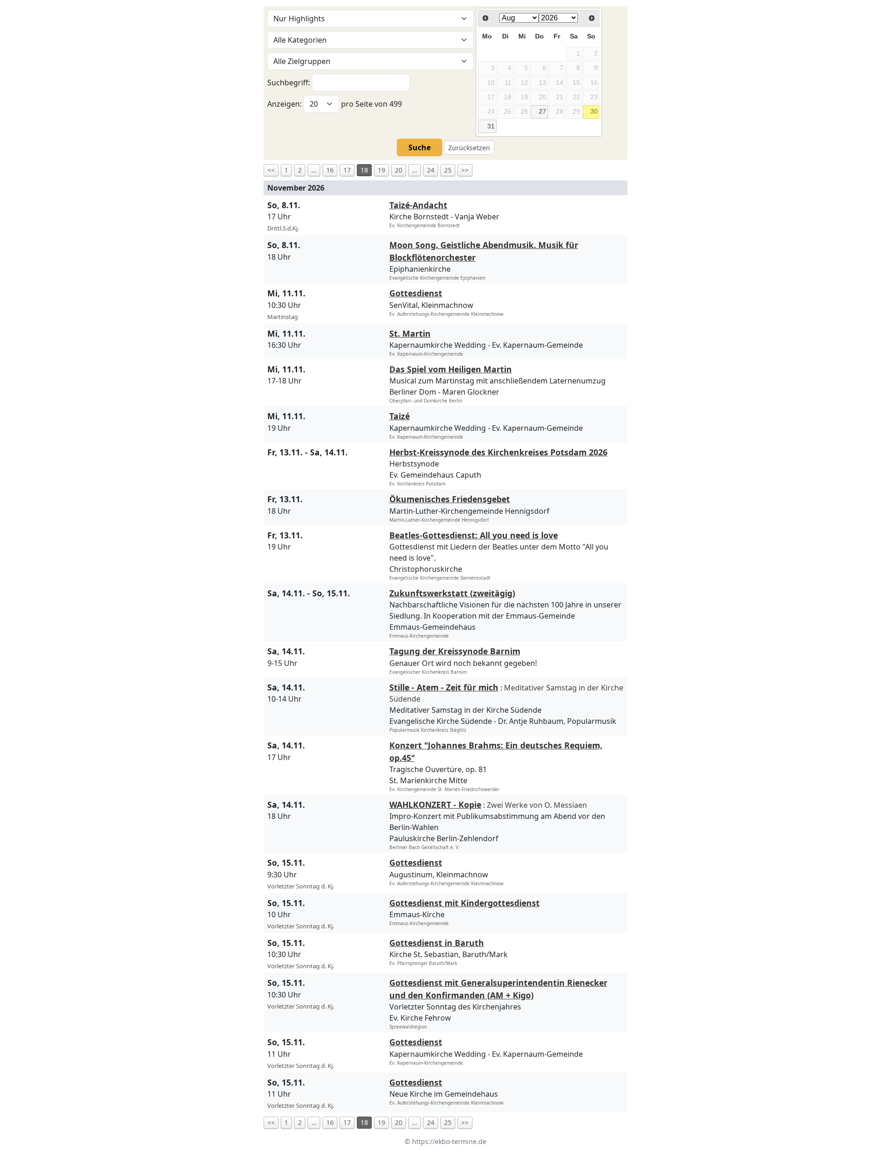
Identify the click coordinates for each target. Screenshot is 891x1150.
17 (347, 170)
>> (465, 170)
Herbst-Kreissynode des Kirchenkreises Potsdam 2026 (498, 452)
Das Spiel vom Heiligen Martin (450, 369)
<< (271, 170)
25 (448, 170)
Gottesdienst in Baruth (436, 942)
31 (491, 126)
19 (381, 170)
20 (398, 170)
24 (430, 170)
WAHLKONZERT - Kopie (435, 804)
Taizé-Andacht (418, 205)
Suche (419, 147)
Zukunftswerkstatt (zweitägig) (452, 593)
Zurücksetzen (469, 147)
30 (594, 111)
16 (330, 170)
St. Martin (410, 333)
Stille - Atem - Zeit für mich (443, 687)
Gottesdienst (415, 293)
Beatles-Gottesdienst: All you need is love (473, 535)
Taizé (399, 416)
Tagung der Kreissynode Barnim (454, 651)
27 (542, 111)
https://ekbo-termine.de (449, 1141)
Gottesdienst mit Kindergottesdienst (464, 902)
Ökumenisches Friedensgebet (449, 499)
